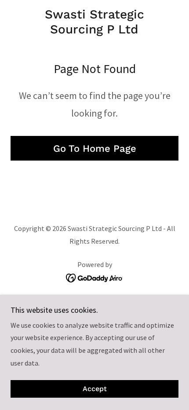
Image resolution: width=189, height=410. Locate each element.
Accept (95, 389)
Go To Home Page (94, 148)
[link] (94, 22)
